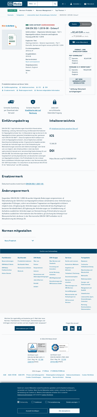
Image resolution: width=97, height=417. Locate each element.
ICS (39, 87)
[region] (48, 397)
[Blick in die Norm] (13, 37)
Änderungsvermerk (25, 90)
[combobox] (47, 3)
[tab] (19, 240)
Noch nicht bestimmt (33, 62)
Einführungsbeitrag (10, 87)
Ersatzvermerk (9, 90)
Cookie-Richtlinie (47, 395)
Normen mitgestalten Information (48, 90)
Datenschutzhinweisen (24, 395)
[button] (75, 4)
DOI (46, 87)
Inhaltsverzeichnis (27, 87)
